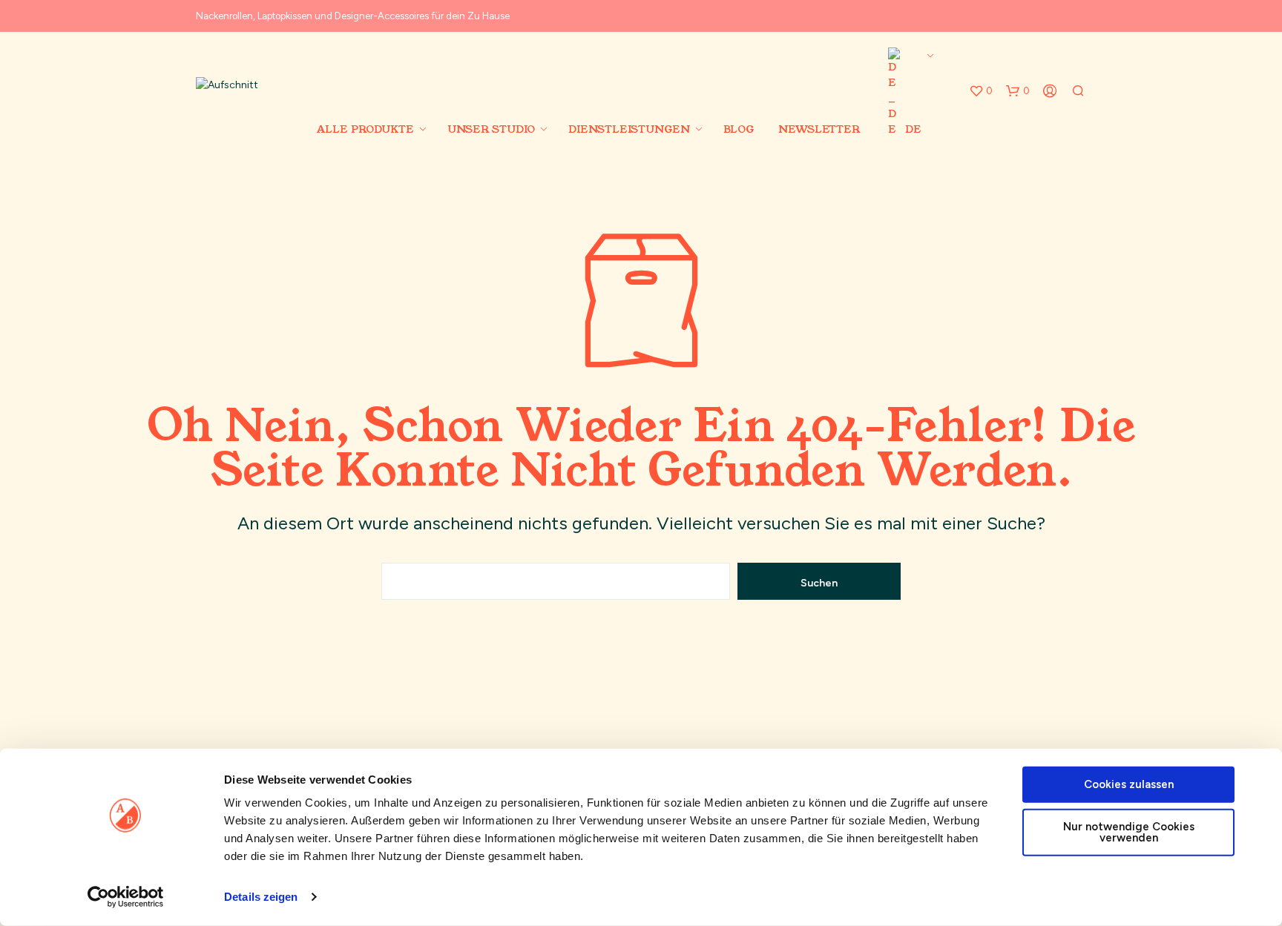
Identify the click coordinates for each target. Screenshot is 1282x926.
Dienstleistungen (629, 129)
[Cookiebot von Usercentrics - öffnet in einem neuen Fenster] (126, 897)
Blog (738, 129)
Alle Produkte (365, 129)
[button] (981, 91)
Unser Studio (491, 129)
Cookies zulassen (1129, 784)
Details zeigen (261, 896)
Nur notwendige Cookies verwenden (1128, 831)
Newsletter (819, 129)
